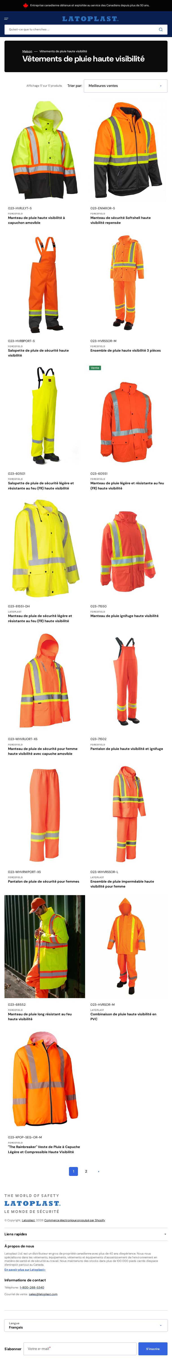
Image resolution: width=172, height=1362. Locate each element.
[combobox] (86, 30)
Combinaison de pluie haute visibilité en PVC (123, 1017)
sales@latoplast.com (43, 1294)
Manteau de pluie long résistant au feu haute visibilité (40, 1017)
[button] (6, 19)
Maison (27, 51)
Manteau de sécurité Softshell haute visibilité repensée (120, 220)
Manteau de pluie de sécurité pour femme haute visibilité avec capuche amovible (42, 751)
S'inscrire (153, 1349)
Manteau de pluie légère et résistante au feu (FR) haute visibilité (127, 486)
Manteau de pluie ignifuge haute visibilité (124, 616)
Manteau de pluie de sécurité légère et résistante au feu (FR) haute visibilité (40, 618)
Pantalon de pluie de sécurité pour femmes (43, 881)
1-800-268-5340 (32, 1287)
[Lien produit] (44, 163)
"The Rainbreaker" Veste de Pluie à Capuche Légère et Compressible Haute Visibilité (44, 1149)
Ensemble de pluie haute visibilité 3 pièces (125, 350)
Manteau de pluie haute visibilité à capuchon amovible (36, 220)
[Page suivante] (98, 1171)
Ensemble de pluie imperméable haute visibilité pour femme (122, 884)
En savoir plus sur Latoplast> (25, 1270)
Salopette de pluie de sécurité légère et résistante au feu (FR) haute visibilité (41, 486)
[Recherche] (162, 29)
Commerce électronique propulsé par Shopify (74, 1220)
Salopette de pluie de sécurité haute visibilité (38, 353)
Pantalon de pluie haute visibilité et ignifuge (126, 749)
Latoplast (28, 1220)
